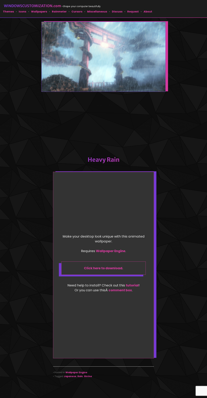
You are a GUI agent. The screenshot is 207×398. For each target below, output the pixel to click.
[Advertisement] (103, 131)
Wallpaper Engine (110, 251)
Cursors (76, 11)
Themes (8, 11)
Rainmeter (59, 11)
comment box (120, 290)
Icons (22, 11)
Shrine (88, 376)
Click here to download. (103, 268)
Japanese (70, 376)
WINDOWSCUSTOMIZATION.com (32, 6)
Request (133, 11)
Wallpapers (39, 11)
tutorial (132, 285)
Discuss (117, 11)
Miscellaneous (97, 11)
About (148, 11)
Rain (80, 376)
